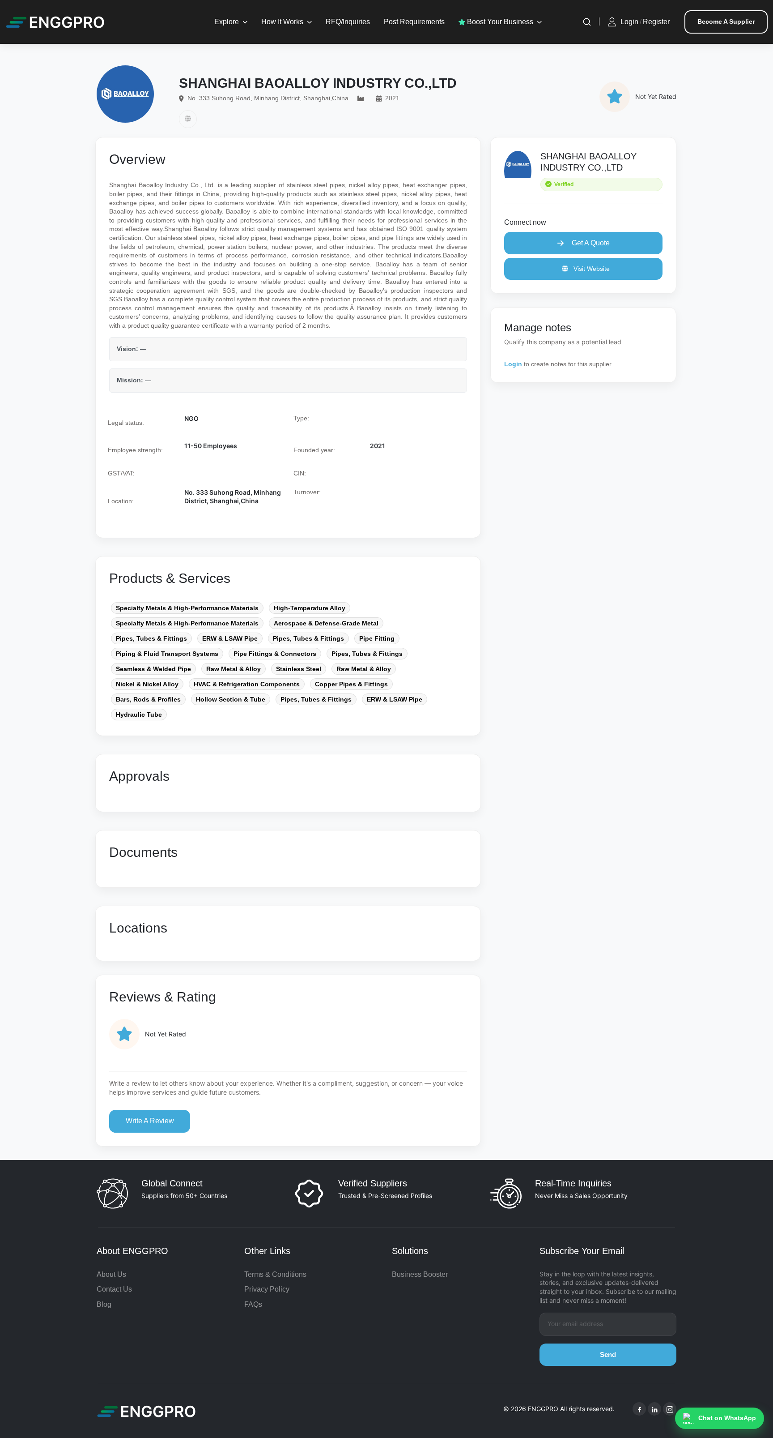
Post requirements (414, 22)
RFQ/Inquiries (348, 22)
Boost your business (499, 22)
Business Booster (420, 1274)
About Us (111, 1274)
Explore (226, 22)
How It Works (282, 22)
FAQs (253, 1304)
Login (629, 22)
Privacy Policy (266, 1289)
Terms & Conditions (275, 1274)
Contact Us (114, 1289)
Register (656, 22)
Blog (104, 1304)
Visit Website (591, 268)
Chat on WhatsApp (727, 1417)
